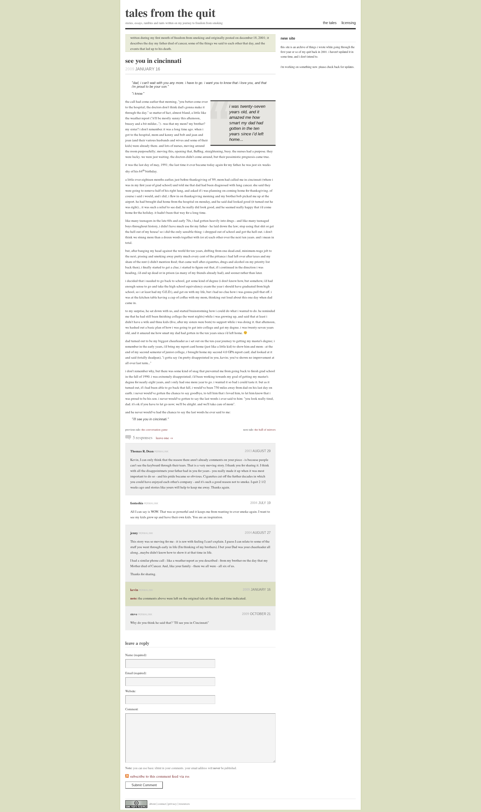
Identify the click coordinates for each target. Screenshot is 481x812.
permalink (161, 451)
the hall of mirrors (265, 429)
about (152, 803)
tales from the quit (170, 12)
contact (162, 803)
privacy (172, 803)
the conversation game (155, 429)
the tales (330, 23)
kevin (134, 589)
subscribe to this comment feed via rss (159, 776)
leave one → (164, 438)
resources (184, 803)
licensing (348, 23)
